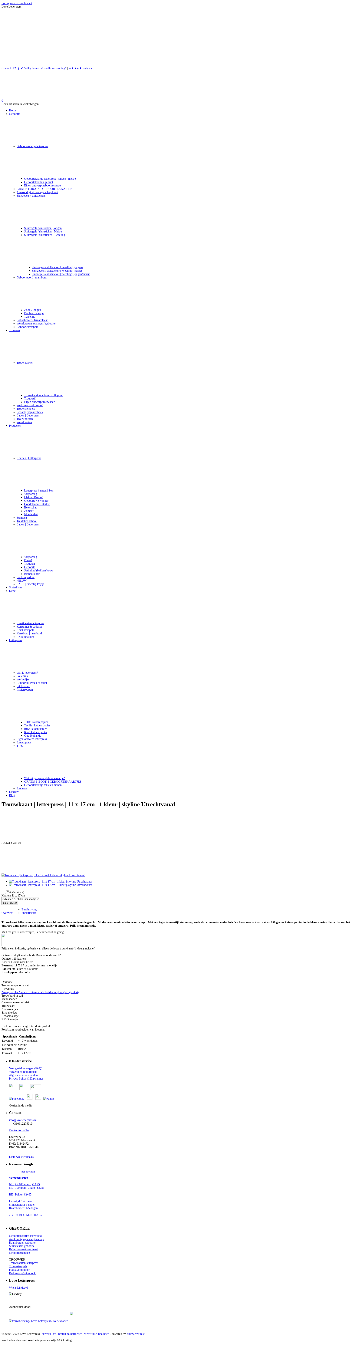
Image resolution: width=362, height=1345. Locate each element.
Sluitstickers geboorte (22, 1246)
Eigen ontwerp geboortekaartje (42, 185)
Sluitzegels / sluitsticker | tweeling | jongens (57, 267)
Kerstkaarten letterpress (30, 623)
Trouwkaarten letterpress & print (43, 395)
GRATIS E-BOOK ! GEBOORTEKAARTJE (44, 188)
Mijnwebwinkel (136, 1333)
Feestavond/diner (19, 1269)
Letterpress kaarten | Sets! (39, 490)
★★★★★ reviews (80, 68)
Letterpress (15, 640)
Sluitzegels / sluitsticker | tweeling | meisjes (57, 270)
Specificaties (28, 912)
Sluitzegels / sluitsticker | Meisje (43, 231)
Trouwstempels (26, 408)
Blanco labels (32, 573)
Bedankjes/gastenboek (30, 412)
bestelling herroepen (70, 1333)
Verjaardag (30, 493)
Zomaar (28, 510)
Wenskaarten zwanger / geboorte (36, 323)
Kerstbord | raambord (29, 633)
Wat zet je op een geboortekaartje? (44, 778)
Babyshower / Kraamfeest (32, 320)
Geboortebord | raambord (32, 277)
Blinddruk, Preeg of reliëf (32, 682)
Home (12, 110)
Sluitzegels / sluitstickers (31, 195)
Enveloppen (24, 742)
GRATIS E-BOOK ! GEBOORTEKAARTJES (52, 781)
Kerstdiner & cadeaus (29, 626)
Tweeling (29, 316)
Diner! (28, 560)
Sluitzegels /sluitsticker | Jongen (43, 228)
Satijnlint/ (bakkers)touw (38, 570)
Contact (6, 68)
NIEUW (22, 580)
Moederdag (31, 514)
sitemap (46, 1333)
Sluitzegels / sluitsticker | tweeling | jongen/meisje (61, 274)
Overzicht (8, 912)
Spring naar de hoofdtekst (17, 3)
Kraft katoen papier (35, 732)
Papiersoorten (25, 689)
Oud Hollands (32, 735)
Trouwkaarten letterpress (23, 1262)
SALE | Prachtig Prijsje (30, 584)
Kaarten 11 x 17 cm (13, 895)
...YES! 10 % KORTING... (25, 1214)
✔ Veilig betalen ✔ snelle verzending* (44, 68)
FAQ (16, 68)
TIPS (20, 745)
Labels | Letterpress (28, 415)
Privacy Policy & (19, 1078)
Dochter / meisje (34, 313)
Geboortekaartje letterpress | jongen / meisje (50, 178)
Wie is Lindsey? (18, 1287)
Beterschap (30, 507)
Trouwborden (25, 418)
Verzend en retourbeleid (23, 1071)
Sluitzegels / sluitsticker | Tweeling (44, 234)
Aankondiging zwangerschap (26, 1239)
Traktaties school (27, 521)
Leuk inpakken (26, 577)
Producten (15, 425)
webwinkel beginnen (96, 1333)
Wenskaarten (24, 422)
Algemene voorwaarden (23, 1075)
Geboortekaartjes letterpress (25, 1235)
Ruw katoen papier (35, 728)
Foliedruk (22, 676)
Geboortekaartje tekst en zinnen (43, 785)
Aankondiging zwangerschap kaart (37, 192)
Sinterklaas (15, 587)
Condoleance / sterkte (37, 504)
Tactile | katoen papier (37, 725)
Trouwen (14, 330)
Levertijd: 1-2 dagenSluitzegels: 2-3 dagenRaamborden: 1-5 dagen (23, 1205)
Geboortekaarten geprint (38, 182)
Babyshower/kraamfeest (23, 1249)
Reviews (22, 788)
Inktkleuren (23, 686)
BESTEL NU (10, 902)
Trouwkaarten (25, 362)
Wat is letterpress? (27, 672)
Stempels (22, 517)
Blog (12, 795)
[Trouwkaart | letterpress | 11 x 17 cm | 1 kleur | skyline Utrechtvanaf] (43, 875)
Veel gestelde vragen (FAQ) (25, 1068)
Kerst (12, 590)
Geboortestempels (27, 326)
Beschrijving (29, 909)
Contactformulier (19, 1130)
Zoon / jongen (32, 309)
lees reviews (28, 1171)
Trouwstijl (30, 398)
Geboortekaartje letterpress (32, 146)
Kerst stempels (25, 630)
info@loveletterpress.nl (23, 1120)
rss (54, 1333)
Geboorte (14, 113)
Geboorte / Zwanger (36, 500)
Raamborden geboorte (22, 1242)
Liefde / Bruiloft (33, 497)
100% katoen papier (36, 722)
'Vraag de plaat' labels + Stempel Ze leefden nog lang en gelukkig (40, 992)
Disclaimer (36, 1078)
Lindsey (14, 791)
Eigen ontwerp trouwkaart (39, 401)
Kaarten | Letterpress (29, 458)
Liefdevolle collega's (21, 1156)
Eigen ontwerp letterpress (32, 739)
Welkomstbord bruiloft (30, 405)
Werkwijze (23, 679)
